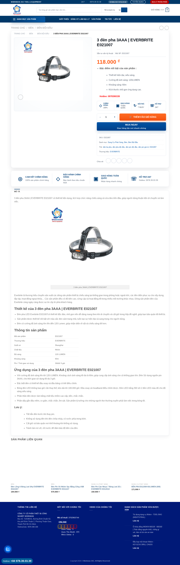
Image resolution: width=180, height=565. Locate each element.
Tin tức (108, 19)
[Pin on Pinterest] (124, 160)
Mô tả (17, 192)
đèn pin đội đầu (131, 147)
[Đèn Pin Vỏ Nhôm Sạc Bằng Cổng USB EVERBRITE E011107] (70, 463)
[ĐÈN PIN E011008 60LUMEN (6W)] (150, 463)
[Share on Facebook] (108, 160)
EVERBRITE (115, 152)
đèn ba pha (107, 147)
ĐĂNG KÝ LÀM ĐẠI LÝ (80, 19)
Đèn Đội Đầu (44, 27)
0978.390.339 (33, 527)
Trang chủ (18, 27)
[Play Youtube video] (104, 520)
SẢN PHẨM (96, 19)
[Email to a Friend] (118, 160)
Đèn (30, 27)
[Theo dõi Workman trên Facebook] (59, 514)
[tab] (17, 191)
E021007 (153, 147)
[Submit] (124, 10)
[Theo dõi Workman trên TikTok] (65, 514)
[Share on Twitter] (113, 160)
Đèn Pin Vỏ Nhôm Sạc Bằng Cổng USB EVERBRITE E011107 (67, 488)
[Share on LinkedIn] (129, 160)
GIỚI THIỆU (64, 19)
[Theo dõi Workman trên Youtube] (62, 514)
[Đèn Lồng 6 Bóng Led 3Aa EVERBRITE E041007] (29, 463)
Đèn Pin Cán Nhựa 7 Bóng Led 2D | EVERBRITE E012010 (106, 488)
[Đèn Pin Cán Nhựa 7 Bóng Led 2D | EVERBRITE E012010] (110, 463)
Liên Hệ (117, 19)
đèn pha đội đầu (119, 147)
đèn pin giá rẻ (143, 147)
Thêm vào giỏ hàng (144, 117)
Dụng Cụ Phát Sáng (115, 142)
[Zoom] (20, 97)
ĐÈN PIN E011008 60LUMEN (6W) (146, 487)
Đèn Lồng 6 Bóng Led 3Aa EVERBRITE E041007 (27, 488)
